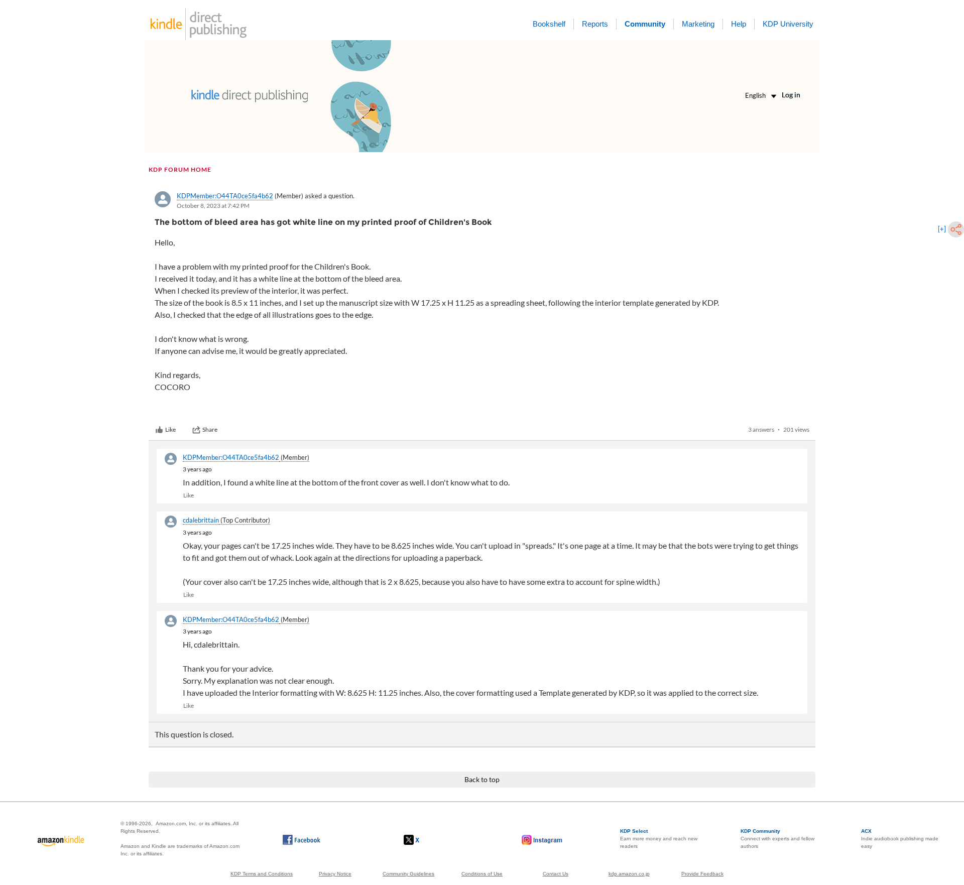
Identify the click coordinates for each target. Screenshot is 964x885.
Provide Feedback (702, 873)
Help (738, 24)
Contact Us (555, 873)
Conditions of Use (482, 873)
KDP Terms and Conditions (261, 873)
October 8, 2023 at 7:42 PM (213, 205)
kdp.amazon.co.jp (629, 873)
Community (645, 24)
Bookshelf (549, 24)
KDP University (788, 24)
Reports (595, 24)
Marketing (698, 24)
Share (209, 429)
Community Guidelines (408, 873)
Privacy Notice (335, 873)
